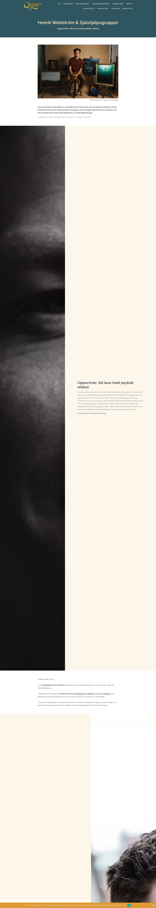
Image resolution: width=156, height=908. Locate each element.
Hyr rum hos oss (89, 8)
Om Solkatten (102, 8)
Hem (59, 4)
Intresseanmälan (82, 4)
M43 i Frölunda (104, 694)
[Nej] (153, 905)
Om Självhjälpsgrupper (100, 4)
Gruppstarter (68, 4)
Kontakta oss (127, 8)
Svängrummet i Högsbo (84, 694)
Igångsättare (118, 4)
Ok (129, 905)
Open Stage (116, 8)
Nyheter (129, 4)
